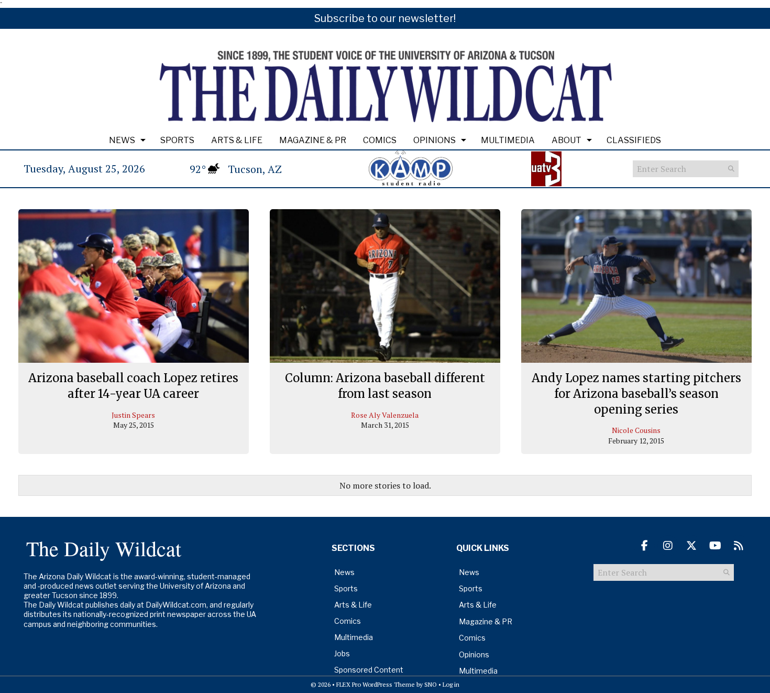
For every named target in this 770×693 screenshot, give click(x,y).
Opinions (434, 140)
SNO (430, 684)
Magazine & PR (312, 140)
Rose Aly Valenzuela (385, 415)
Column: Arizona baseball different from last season (385, 386)
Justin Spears (133, 415)
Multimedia (508, 140)
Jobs (342, 653)
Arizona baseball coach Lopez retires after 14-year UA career (133, 386)
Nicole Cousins (636, 430)
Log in (451, 684)
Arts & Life (236, 140)
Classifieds (634, 140)
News (122, 140)
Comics (380, 140)
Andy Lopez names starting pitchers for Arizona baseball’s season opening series (636, 393)
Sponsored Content (368, 669)
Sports (177, 140)
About (566, 140)
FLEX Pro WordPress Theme (375, 684)
